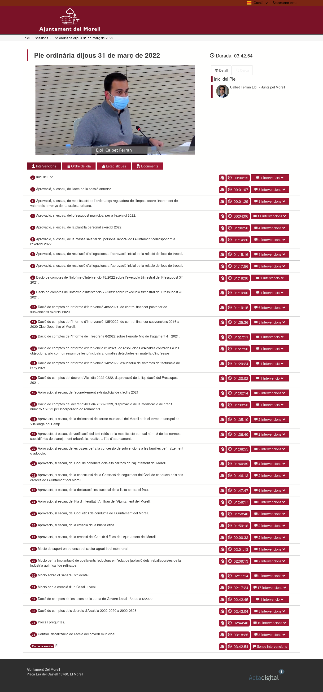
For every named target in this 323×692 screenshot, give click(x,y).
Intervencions (45, 166)
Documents (149, 166)
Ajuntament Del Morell (43, 669)
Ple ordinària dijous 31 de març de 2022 (83, 37)
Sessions (41, 37)
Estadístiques (115, 166)
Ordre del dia (80, 166)
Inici (27, 37)
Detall (223, 70)
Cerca (244, 70)
